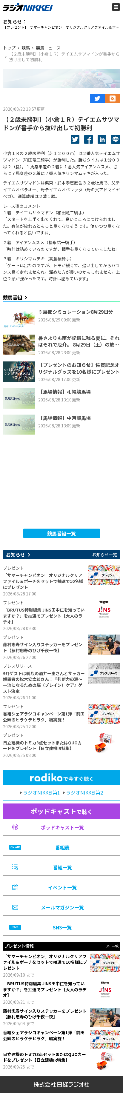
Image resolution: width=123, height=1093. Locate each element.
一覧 (115, 946)
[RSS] (112, 98)
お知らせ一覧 (104, 555)
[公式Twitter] (97, 98)
